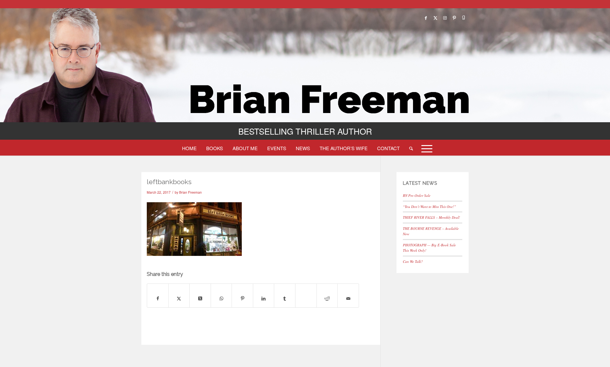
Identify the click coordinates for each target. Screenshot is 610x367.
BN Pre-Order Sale (416, 195)
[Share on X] (179, 298)
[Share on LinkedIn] (263, 298)
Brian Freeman (190, 192)
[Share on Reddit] (327, 298)
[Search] (411, 148)
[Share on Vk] (305, 292)
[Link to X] (435, 18)
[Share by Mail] (348, 298)
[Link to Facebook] (425, 18)
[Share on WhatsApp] (221, 298)
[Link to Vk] (464, 18)
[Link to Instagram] (445, 18)
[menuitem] (189, 148)
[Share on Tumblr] (284, 298)
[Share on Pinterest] (242, 298)
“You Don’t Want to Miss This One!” (429, 206)
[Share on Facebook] (157, 298)
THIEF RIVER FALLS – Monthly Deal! (431, 217)
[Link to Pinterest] (454, 18)
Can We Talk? (413, 261)
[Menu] (424, 148)
